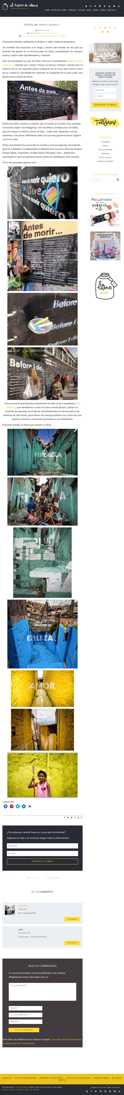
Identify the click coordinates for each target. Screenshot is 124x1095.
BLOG (89, 10)
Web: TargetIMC (32, 1090)
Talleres (105, 153)
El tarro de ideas (21, 1087)
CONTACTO (7, 1078)
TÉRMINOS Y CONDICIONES (51, 1078)
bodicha (23, 906)
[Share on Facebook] (64, 817)
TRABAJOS (72, 10)
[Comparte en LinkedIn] (78, 817)
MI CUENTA (117, 1078)
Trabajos (105, 142)
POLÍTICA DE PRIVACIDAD (25, 1078)
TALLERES (81, 10)
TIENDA (96, 10)
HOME (47, 10)
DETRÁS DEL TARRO (59, 10)
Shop (105, 146)
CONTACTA (111, 10)
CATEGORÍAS (105, 137)
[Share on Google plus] (75, 817)
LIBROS (103, 10)
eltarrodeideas (49, 33)
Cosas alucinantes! (30, 36)
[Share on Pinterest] (71, 817)
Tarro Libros (105, 157)
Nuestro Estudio (105, 161)
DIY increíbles (105, 150)
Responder (72, 919)
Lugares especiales (50, 36)
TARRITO (62, 1080)
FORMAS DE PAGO (101, 1078)
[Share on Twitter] (68, 817)
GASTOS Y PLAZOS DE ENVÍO (78, 1078)
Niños (63, 36)
